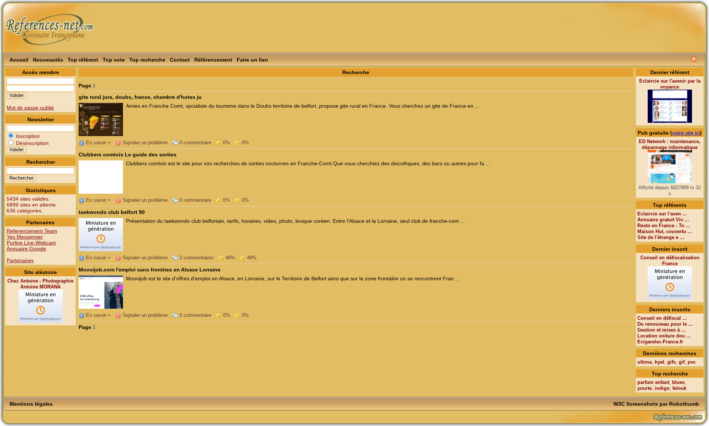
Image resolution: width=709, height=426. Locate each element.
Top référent (83, 60)
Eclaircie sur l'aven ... (662, 214)
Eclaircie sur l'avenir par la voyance (670, 84)
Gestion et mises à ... (661, 330)
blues (678, 382)
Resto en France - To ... (663, 225)
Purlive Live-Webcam (31, 243)
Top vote (114, 60)
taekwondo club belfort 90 (112, 212)
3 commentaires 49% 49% (217, 257)
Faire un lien (252, 60)
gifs (671, 362)
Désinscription (31, 143)
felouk (679, 388)
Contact (180, 60)
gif (682, 362)
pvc (692, 362)
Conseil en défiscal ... (662, 318)
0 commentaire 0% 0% (213, 142)
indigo (662, 388)
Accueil (19, 60)
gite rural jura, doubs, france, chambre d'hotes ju (140, 97)
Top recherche (147, 60)
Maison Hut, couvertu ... (664, 231)
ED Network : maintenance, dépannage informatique (670, 144)
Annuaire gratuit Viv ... (663, 219)
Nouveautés (48, 60)
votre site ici (686, 133)
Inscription (27, 136)
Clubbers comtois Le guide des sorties (128, 154)
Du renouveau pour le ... (665, 324)
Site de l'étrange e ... (660, 237)
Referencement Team (32, 231)
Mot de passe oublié (30, 108)
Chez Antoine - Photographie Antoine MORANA (40, 284)
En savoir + (98, 142)
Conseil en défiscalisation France (669, 260)
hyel (659, 362)
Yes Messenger (25, 237)
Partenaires (20, 260)
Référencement (213, 60)
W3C (619, 404)
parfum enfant (653, 382)
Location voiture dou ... (664, 336)
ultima (644, 362)
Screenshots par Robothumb (662, 404)
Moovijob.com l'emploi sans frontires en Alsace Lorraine (149, 270)
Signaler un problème (144, 142)
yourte (644, 388)
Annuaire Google (26, 249)
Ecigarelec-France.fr (660, 341)
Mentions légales (31, 404)
